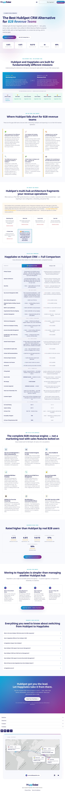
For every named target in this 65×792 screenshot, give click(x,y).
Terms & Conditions (36, 790)
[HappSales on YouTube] (58, 775)
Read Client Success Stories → (32, 557)
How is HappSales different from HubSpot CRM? (32, 638)
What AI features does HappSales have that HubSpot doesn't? (32, 663)
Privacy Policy (28, 790)
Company (4, 726)
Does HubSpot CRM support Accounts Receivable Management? (32, 658)
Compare (4, 723)
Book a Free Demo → (9, 37)
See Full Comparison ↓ (24, 37)
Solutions (4, 717)
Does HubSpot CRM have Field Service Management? (32, 653)
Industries (4, 720)
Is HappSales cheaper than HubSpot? (32, 643)
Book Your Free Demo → (32, 699)
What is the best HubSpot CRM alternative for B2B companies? (32, 633)
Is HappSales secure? (32, 668)
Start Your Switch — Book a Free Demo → (32, 607)
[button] (37, 2)
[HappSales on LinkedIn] (54, 775)
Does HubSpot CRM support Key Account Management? (32, 648)
